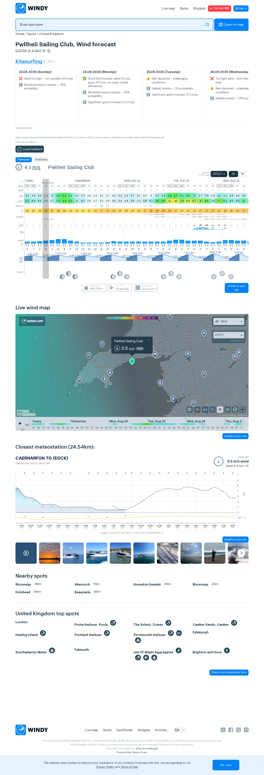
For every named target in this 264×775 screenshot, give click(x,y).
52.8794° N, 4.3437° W (30, 50)
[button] (49, 51)
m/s (36, 167)
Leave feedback (32, 149)
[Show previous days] (27, 425)
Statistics (41, 159)
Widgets (199, 8)
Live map (168, 8)
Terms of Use (129, 767)
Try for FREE (222, 8)
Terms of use (139, 752)
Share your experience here (229, 672)
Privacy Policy (124, 752)
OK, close (226, 765)
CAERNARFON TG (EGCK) (41, 458)
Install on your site (236, 287)
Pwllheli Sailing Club (71, 167)
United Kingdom (51, 34)
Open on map (234, 24)
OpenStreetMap (228, 415)
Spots (184, 8)
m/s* (20, 200)
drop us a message (147, 748)
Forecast (23, 159)
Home (19, 34)
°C (21, 210)
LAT (21, 260)
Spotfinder (124, 730)
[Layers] (190, 410)
